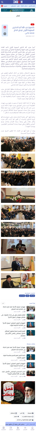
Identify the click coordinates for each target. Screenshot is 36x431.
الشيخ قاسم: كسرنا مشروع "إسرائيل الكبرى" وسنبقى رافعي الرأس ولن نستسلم (15, 333)
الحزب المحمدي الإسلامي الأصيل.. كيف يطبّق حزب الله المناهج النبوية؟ (13, 373)
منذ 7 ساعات (13, 376)
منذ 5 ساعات (16, 328)
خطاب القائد (24, 6)
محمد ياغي (22, 296)
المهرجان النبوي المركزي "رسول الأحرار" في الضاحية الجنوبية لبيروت (14, 324)
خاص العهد (21, 376)
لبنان (18, 6)
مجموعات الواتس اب (27, 416)
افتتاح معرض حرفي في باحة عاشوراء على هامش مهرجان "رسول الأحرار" (13, 316)
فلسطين (13, 6)
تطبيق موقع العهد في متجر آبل (24, 420)
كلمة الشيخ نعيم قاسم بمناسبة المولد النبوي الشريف (14, 356)
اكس (21, 413)
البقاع (27, 296)
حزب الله (32, 296)
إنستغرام (13, 413)
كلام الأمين (32, 6)
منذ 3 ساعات (16, 311)
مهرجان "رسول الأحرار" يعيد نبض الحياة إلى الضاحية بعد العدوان (14, 308)
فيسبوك (30, 413)
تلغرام (15, 416)
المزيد (5, 6)
